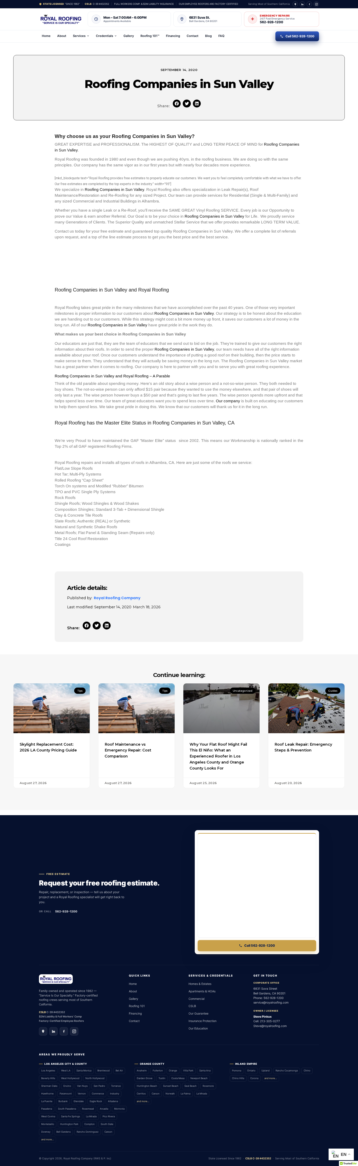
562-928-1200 (66, 911)
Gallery (128, 36)
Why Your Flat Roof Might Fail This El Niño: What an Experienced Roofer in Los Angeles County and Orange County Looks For (218, 756)
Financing (173, 36)
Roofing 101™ (149, 36)
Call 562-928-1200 (299, 36)
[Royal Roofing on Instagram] (316, 4)
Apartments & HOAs (202, 991)
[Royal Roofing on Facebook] (309, 4)
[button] (177, 103)
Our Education (198, 1028)
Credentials (104, 36)
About (61, 36)
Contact (192, 36)
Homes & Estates (200, 983)
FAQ (221, 36)
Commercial (196, 998)
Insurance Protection (202, 1021)
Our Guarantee (198, 1013)
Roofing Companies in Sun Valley (114, 189)
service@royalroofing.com (271, 1002)
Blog (208, 36)
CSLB (192, 1006)
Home (46, 36)
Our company (228, 401)
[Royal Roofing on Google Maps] (295, 4)
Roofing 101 (137, 1006)
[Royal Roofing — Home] (61, 19)
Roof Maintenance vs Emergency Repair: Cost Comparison (128, 750)
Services (79, 36)
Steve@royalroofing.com (270, 1026)
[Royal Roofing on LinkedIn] (302, 4)
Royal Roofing (153, 290)
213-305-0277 (270, 1021)
